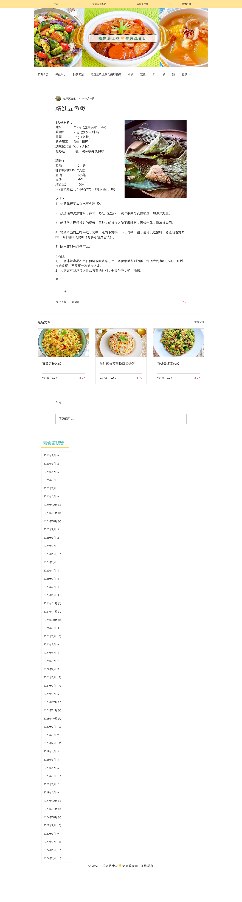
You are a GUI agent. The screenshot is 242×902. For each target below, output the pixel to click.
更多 (184, 74)
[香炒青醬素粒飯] (178, 343)
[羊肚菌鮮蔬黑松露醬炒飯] (121, 343)
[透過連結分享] (65, 291)
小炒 (130, 74)
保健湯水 (60, 74)
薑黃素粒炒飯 (51, 363)
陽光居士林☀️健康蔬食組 (123, 38)
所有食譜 (43, 74)
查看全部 (199, 321)
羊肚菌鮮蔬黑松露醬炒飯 (117, 363)
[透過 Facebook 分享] (57, 291)
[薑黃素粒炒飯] (63, 343)
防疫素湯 (78, 74)
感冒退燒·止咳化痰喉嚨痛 (106, 74)
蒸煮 (143, 74)
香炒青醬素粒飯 (169, 363)
